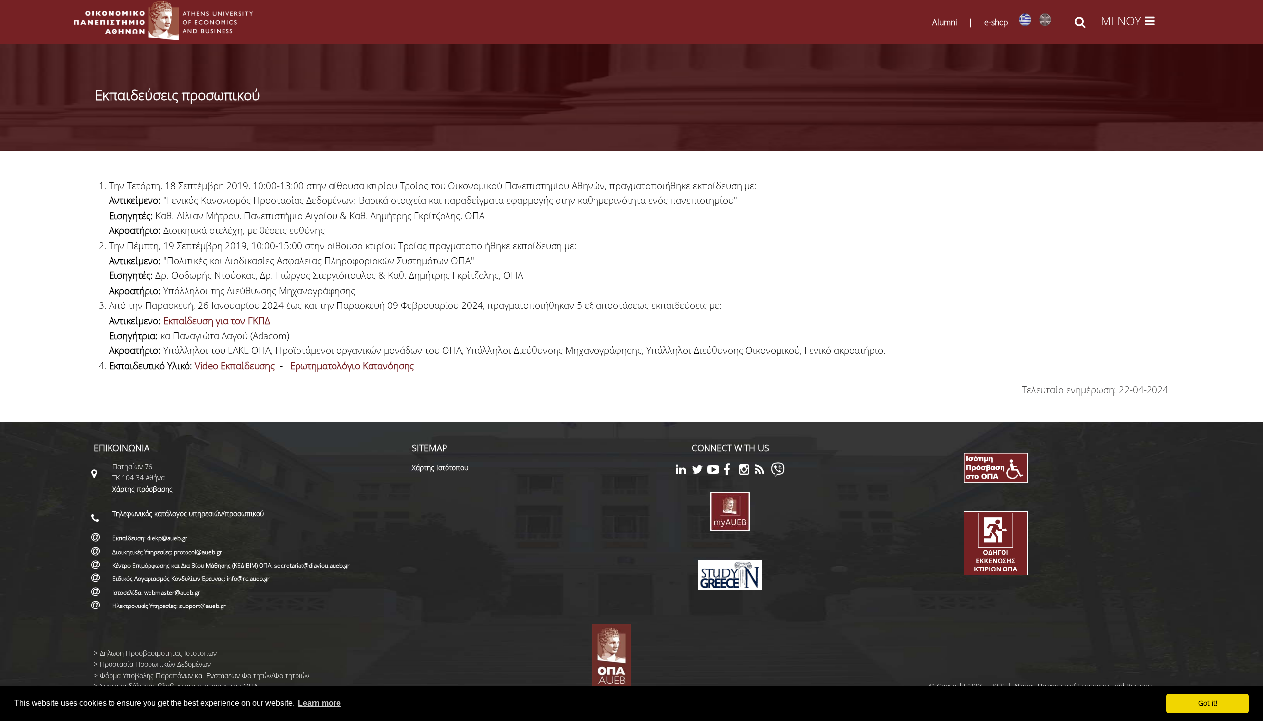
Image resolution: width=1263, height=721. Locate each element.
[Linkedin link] (684, 471)
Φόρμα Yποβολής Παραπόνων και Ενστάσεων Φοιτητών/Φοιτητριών (204, 675)
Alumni (944, 22)
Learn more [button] (319, 703)
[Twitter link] (699, 471)
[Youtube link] (715, 471)
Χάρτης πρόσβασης (142, 488)
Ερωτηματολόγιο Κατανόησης (352, 365)
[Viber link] (778, 474)
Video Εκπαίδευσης (235, 365)
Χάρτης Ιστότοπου (440, 467)
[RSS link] (763, 471)
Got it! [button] (1207, 703)
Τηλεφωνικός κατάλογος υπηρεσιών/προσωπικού (188, 513)
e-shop (996, 22)
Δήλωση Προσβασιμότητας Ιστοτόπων (158, 653)
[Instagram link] (747, 471)
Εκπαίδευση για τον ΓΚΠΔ (216, 320)
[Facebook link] (731, 471)
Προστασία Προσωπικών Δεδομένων (155, 664)
